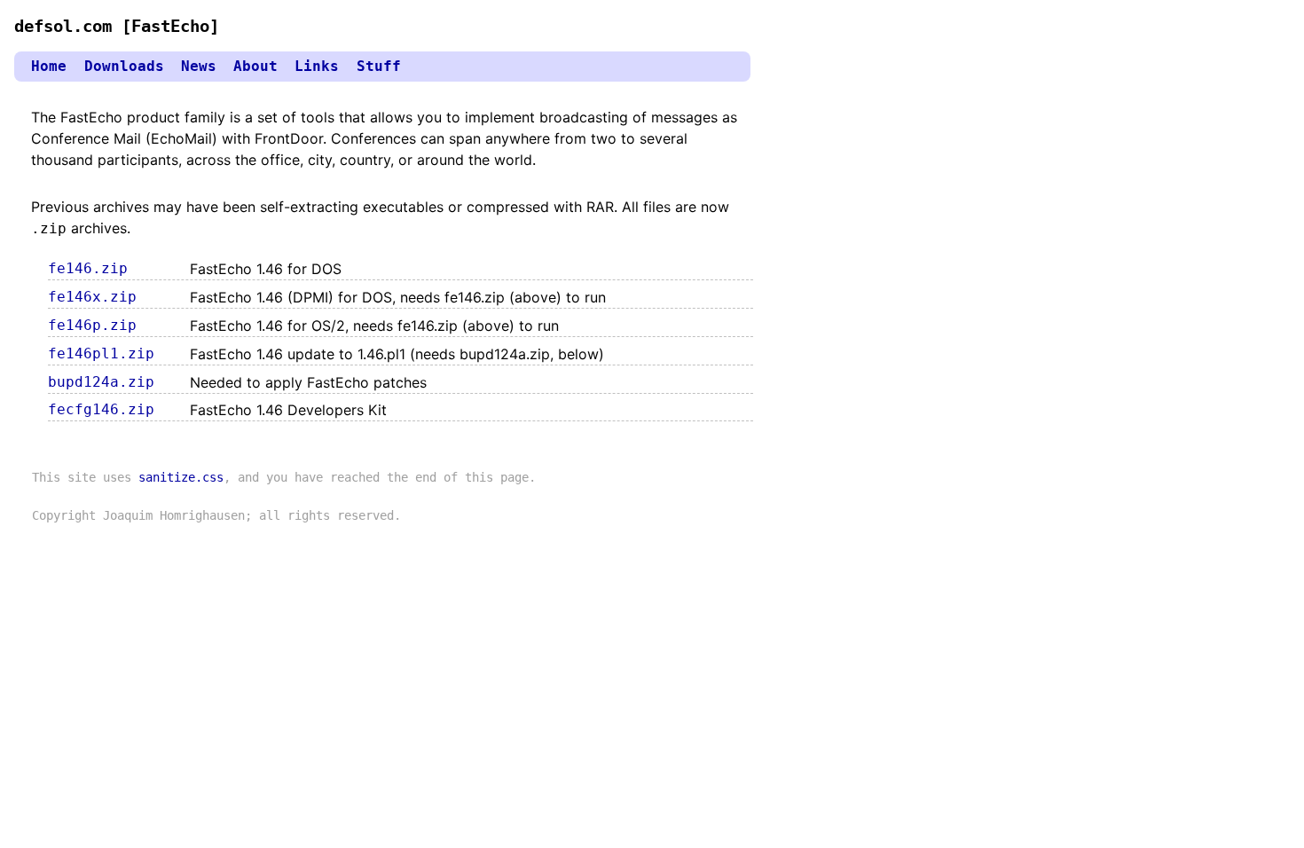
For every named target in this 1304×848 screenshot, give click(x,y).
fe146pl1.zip (101, 353)
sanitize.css (181, 477)
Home (49, 66)
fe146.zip (88, 268)
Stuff (379, 66)
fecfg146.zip (101, 409)
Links (317, 66)
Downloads (124, 66)
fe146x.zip (92, 296)
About (255, 66)
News (198, 66)
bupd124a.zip (101, 381)
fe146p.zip (92, 325)
